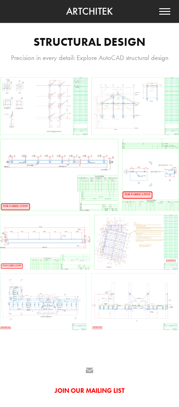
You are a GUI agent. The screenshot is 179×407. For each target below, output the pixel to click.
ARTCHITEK (89, 11)
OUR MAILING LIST (97, 391)
